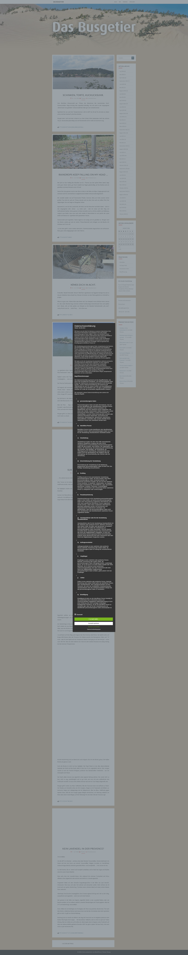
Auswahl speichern (93, 623)
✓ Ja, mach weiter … (93, 619)
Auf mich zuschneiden (94, 626)
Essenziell (79, 614)
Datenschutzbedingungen (94, 629)
